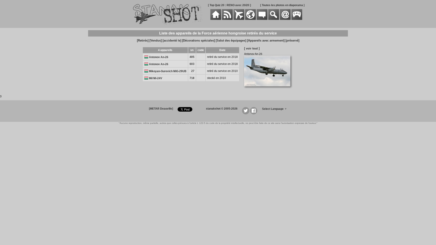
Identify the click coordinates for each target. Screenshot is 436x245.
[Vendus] (155, 40)
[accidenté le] (172, 40)
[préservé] (292, 40)
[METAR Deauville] (161, 108)
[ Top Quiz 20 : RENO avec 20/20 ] (229, 5)
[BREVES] (227, 19)
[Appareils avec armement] (266, 40)
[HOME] (215, 19)
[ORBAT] (238, 19)
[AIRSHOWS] (250, 19)
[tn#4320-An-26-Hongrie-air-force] (269, 89)
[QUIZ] (296, 19)
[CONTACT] (285, 19)
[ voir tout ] (252, 48)
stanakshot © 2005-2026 (222, 108)
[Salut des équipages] (231, 40)
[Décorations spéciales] (198, 40)
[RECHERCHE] (273, 19)
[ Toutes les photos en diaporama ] (282, 5)
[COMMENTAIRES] (262, 19)
